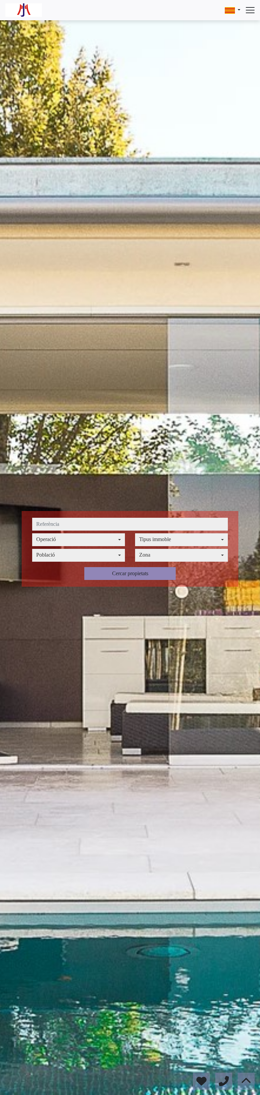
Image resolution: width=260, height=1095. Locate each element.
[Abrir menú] (250, 10)
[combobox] (78, 539)
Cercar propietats (130, 573)
